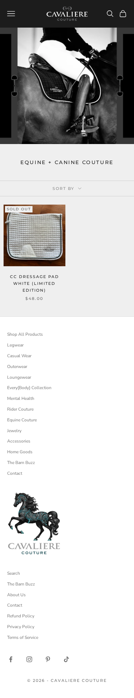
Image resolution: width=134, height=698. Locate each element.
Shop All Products (25, 334)
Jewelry (14, 431)
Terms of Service (22, 637)
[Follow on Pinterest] (47, 659)
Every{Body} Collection (29, 388)
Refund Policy (20, 616)
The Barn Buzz (21, 462)
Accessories (18, 441)
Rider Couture (20, 409)
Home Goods (20, 452)
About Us (16, 595)
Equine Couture (22, 420)
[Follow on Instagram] (29, 659)
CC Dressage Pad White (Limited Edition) (34, 283)
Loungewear (19, 377)
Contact (14, 473)
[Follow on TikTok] (66, 659)
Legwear (15, 345)
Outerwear (17, 366)
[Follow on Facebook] (10, 659)
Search (13, 573)
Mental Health (20, 398)
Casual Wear (19, 356)
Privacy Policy (20, 627)
